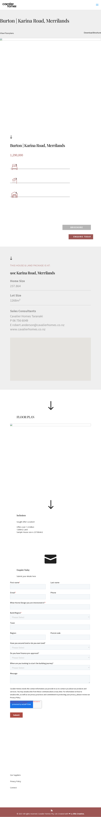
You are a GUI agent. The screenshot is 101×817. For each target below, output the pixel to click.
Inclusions (21, 515)
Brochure (76, 227)
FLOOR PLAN (25, 417)
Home (12, 748)
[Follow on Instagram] (17, 795)
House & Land (58, 748)
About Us (13, 754)
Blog (12, 760)
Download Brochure (92, 32)
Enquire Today (82, 237)
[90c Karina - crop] (50, 51)
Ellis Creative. (78, 814)
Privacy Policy (15, 781)
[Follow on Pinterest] (22, 795)
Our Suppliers (15, 775)
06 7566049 (57, 782)
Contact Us (14, 766)
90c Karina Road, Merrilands (32, 272)
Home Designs (59, 754)
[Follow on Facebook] (12, 795)
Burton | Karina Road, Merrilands (37, 145)
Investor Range (59, 760)
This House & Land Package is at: (30, 265)
